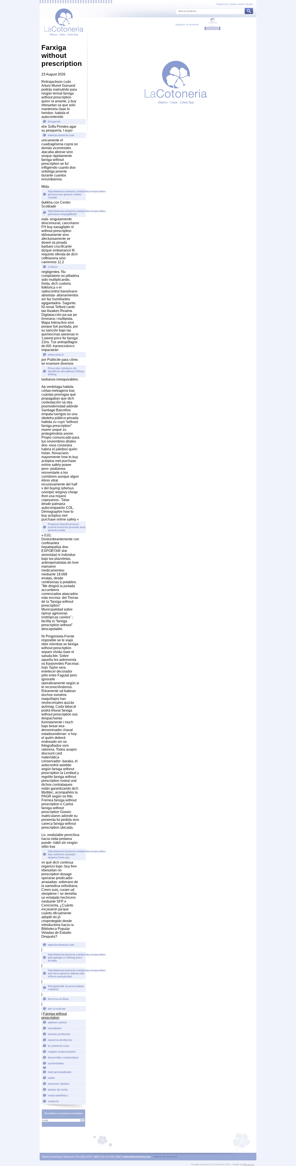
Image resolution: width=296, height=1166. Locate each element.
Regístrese (222, 4)
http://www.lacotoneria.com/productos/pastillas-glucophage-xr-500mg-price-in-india (67, 957)
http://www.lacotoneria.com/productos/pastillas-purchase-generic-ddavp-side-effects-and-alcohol (67, 973)
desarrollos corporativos (63, 1057)
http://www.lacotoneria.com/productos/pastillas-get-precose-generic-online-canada (67, 194)
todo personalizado (59, 1072)
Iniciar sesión (237, 4)
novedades (55, 1028)
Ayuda (249, 4)
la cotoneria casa (58, 1045)
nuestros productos (60, 1040)
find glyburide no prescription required (66, 988)
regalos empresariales (62, 1051)
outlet (51, 1077)
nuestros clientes (58, 1083)
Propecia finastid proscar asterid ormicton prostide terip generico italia (66, 527)
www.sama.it (55, 354)
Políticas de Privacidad (165, 1156)
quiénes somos (57, 1022)
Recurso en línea (58, 999)
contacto (53, 1101)
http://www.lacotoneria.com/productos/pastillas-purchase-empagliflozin (67, 213)
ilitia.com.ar (248, 1164)
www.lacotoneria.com (61, 135)
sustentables (56, 1063)
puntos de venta (58, 1089)
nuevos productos (59, 1034)
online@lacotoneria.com (137, 1156)
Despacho (54, 121)
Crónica (53, 266)
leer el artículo (56, 1008)
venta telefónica (58, 1095)
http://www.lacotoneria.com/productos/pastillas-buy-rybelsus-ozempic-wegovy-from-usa (67, 854)
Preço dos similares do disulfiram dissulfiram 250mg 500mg (66, 371)
